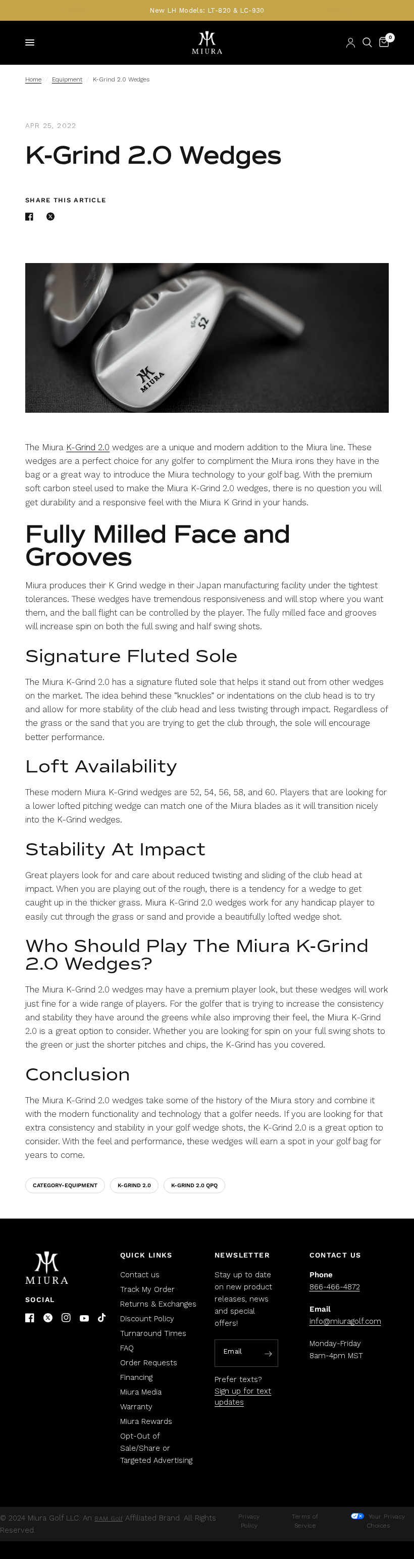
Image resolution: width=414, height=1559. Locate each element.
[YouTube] (84, 1318)
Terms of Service (305, 1521)
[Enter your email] (268, 1353)
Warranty (136, 1406)
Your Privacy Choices (385, 1521)
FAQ (127, 1348)
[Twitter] (48, 1317)
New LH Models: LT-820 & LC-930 (207, 10)
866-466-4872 (334, 1286)
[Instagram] (66, 1317)
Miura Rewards (146, 1421)
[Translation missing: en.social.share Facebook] (31, 216)
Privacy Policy (249, 1521)
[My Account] (350, 42)
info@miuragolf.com (345, 1321)
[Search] (367, 42)
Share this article (65, 200)
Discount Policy (147, 1318)
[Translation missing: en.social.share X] (52, 216)
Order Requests (148, 1362)
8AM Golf (108, 1518)
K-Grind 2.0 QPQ (194, 1185)
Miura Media (141, 1392)
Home (33, 79)
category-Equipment (65, 1185)
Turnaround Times (153, 1333)
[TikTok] (102, 1318)
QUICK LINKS (146, 1255)
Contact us (140, 1274)
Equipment (67, 79)
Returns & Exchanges (158, 1304)
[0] (382, 42)
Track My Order (147, 1289)
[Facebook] (29, 1317)
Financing (136, 1377)
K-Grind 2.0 (88, 447)
